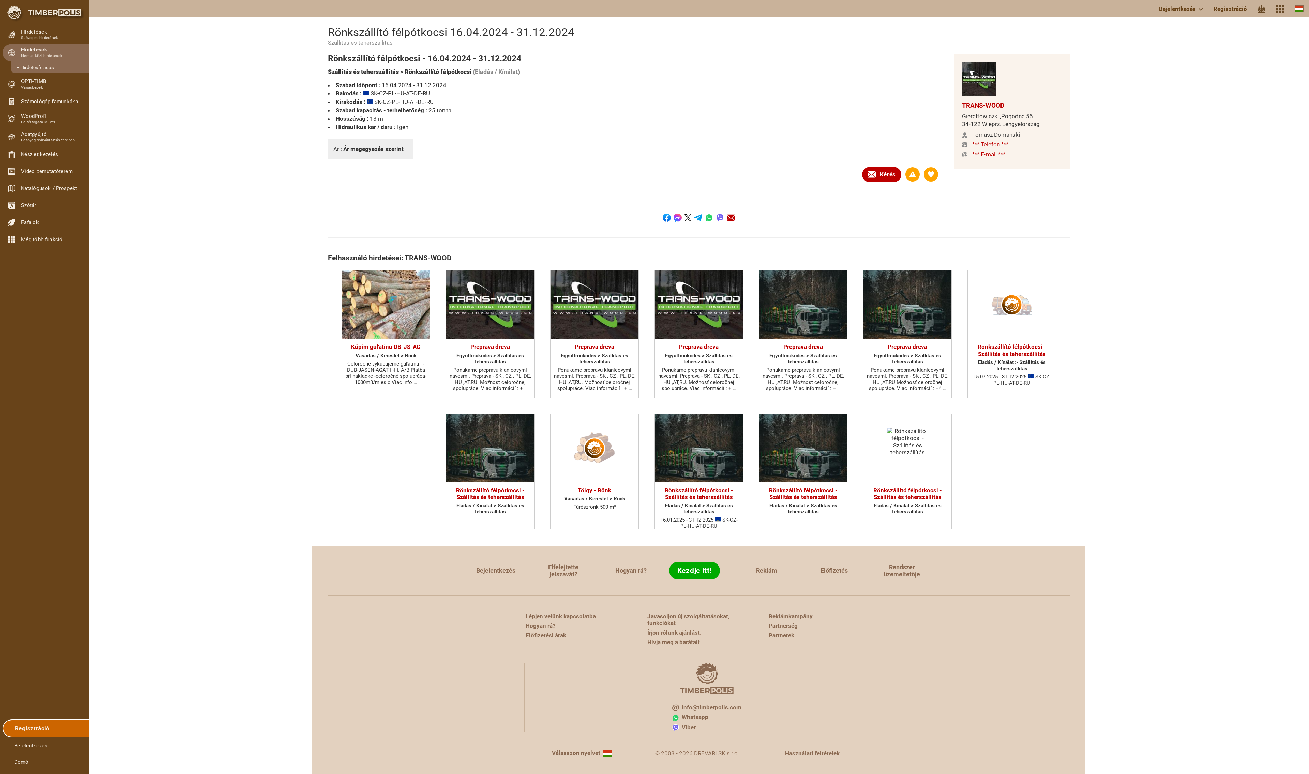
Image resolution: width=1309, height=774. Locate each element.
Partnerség (783, 625)
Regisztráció (1230, 8)
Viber (689, 727)
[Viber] (720, 218)
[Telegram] (698, 218)
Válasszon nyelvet (576, 752)
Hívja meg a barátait (673, 642)
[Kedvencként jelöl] (931, 174)
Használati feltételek (812, 753)
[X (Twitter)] (687, 217)
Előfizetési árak (546, 635)
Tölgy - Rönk (594, 490)
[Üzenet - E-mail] (731, 218)
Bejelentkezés (1177, 8)
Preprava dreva (490, 346)
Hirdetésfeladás (37, 67)
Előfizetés (834, 570)
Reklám (766, 570)
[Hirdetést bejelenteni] (912, 174)
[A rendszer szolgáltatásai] (1280, 9)
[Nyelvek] (1299, 8)
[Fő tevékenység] (1261, 9)
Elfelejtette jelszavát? (563, 570)
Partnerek (781, 635)
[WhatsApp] (709, 218)
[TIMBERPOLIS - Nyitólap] (44, 12)
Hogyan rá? (631, 570)
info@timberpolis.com (711, 707)
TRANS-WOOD (983, 105)
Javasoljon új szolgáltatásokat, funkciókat (688, 619)
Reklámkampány (791, 616)
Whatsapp (695, 717)
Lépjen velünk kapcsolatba (561, 616)
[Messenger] (678, 218)
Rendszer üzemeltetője (902, 570)
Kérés (888, 174)
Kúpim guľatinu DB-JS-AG (386, 346)
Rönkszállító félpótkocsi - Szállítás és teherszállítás (1012, 350)
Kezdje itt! (694, 571)
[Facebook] (667, 218)
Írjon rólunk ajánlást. (674, 632)
